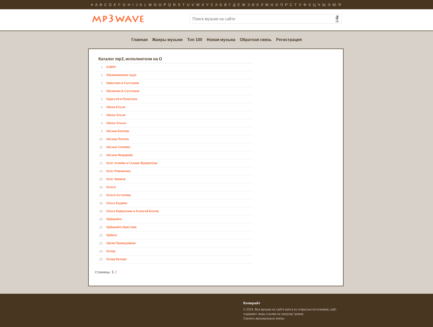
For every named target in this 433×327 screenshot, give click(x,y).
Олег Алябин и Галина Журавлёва (131, 163)
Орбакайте (114, 219)
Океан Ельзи (115, 107)
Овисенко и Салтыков (122, 83)
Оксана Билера (117, 131)
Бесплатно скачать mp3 (125, 21)
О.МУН (111, 67)
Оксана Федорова (119, 155)
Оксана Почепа (117, 139)
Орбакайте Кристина (121, 227)
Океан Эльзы (116, 123)
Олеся (111, 187)
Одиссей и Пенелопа (121, 99)
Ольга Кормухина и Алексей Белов (132, 211)
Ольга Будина (116, 203)
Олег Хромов (116, 179)
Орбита (111, 235)
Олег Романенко (118, 171)
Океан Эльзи (115, 115)
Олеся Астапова (118, 195)
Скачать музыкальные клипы (263, 318)
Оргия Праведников (121, 243)
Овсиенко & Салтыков (122, 91)
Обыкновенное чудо (121, 75)
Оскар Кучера (116, 259)
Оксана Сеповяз (118, 147)
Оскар (110, 251)
